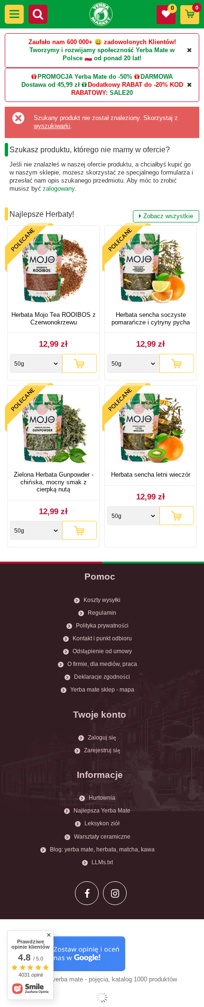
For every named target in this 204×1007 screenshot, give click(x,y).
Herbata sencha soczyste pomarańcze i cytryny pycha (150, 318)
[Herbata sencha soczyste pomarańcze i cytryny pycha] (150, 269)
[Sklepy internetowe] (102, 997)
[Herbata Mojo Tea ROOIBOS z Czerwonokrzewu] (53, 269)
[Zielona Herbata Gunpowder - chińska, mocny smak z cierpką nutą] (53, 429)
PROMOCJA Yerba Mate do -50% (84, 76)
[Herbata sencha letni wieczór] (150, 429)
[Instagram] (115, 893)
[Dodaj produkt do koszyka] (79, 363)
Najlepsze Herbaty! (101, 215)
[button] (14, 14)
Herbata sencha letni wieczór (150, 474)
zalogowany (58, 188)
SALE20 (121, 92)
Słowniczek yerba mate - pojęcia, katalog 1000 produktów (98, 979)
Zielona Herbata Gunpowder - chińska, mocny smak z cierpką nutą (53, 482)
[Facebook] (87, 893)
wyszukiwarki (52, 125)
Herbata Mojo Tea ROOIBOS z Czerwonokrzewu (53, 318)
